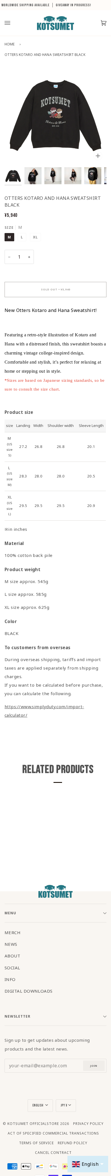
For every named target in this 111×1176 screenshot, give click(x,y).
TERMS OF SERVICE (36, 1143)
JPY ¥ (64, 1105)
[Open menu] (13, 23)
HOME (10, 44)
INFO (10, 979)
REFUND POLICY (72, 1143)
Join (93, 1066)
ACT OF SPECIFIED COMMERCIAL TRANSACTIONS (53, 1133)
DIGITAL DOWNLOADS (29, 991)
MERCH (12, 932)
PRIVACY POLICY (88, 1123)
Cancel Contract (53, 1152)
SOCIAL (12, 967)
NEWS (11, 944)
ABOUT (12, 956)
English (38, 1105)
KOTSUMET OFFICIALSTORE (33, 1123)
